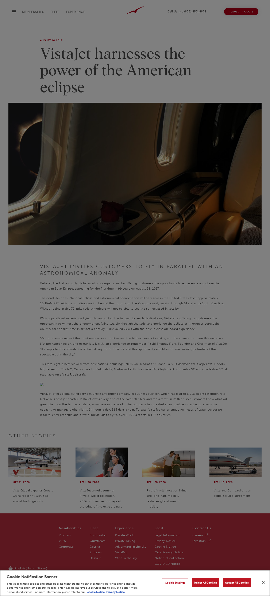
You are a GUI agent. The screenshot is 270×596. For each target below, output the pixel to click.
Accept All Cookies (237, 582)
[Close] (263, 582)
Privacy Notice (115, 591)
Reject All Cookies (205, 582)
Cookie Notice (96, 591)
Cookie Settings (175, 582)
